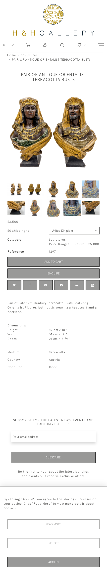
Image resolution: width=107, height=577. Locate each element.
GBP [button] (6, 45)
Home (11, 55)
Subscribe (53, 457)
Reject (54, 543)
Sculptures (29, 55)
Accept (53, 562)
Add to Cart (54, 262)
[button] (45, 45)
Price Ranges (59, 244)
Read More (53, 524)
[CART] (28, 45)
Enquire (54, 273)
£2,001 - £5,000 (87, 244)
